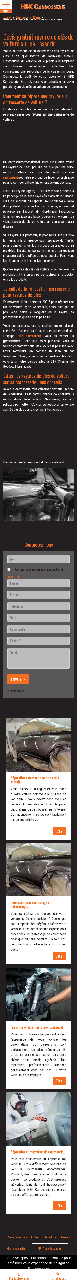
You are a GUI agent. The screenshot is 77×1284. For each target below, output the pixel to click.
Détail (60, 831)
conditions (14, 576)
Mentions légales (16, 1248)
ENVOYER (18, 679)
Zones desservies (17, 1237)
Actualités (50, 1237)
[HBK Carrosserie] (38, 6)
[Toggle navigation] (6, 4)
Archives (35, 1237)
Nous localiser (52, 1248)
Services (65, 1237)
